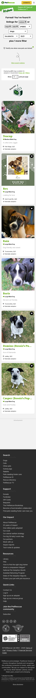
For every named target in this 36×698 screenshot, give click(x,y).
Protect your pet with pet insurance (16, 578)
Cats (5, 463)
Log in (5, 593)
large (7, 26)
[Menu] (33, 2)
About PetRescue (9, 522)
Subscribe (7, 614)
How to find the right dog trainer (15, 565)
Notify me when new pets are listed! (19, 48)
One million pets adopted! (13, 528)
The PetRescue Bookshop (13, 505)
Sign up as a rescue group (13, 598)
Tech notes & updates (11, 547)
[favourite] (32, 103)
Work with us (8, 542)
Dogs (5, 460)
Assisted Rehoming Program (14, 573)
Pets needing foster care (12, 474)
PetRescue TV (8, 483)
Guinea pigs (7, 469)
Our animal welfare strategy (13, 533)
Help (5, 601)
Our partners (8, 539)
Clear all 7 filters (24, 73)
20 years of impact (10, 525)
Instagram (11, 621)
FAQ (4, 562)
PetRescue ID (8, 477)
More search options (18, 63)
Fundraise (6, 497)
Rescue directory (9, 480)
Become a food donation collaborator (17, 508)
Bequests (6, 503)
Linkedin (3, 621)
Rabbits (6, 471)
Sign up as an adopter (11, 595)
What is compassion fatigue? (14, 567)
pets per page (23, 77)
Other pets (7, 466)
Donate (26, 3)
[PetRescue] (8, 2)
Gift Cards (7, 500)
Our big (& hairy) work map (13, 536)
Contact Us (7, 590)
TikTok (14, 621)
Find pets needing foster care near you (17, 511)
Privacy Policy (12, 650)
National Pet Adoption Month (14, 570)
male (14, 26)
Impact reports (8, 545)
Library (5, 559)
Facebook (7, 621)
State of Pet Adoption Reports (14, 576)
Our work (6, 531)
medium (22, 22)
